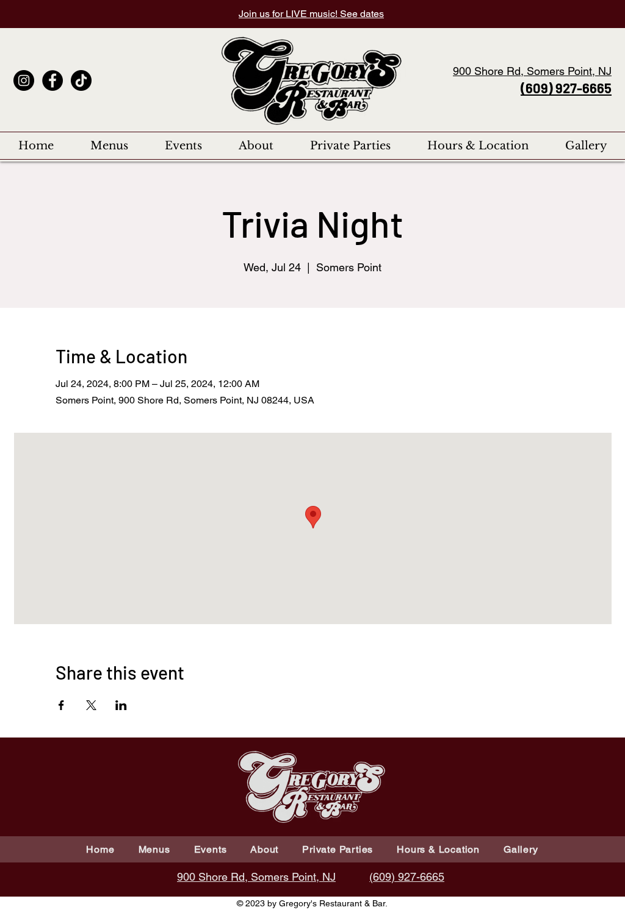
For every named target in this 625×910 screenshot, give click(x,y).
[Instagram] (23, 80)
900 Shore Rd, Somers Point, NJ (532, 71)
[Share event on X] (91, 705)
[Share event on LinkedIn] (121, 705)
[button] (109, 145)
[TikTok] (81, 80)
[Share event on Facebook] (61, 705)
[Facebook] (52, 80)
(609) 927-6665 (566, 88)
